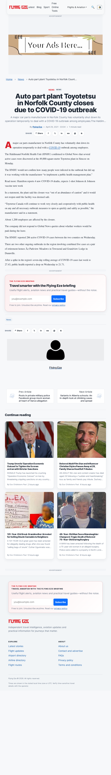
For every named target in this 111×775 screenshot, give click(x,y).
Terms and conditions (70, 665)
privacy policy (58, 305)
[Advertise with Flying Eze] (55, 45)
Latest (31, 7)
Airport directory (17, 655)
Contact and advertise (70, 651)
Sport (47, 7)
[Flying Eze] (18, 7)
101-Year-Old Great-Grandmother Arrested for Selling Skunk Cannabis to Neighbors (29, 535)
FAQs (61, 655)
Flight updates (16, 651)
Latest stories (15, 646)
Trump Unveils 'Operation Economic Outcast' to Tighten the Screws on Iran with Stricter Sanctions (25, 466)
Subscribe (58, 298)
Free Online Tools (55, 7)
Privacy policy (65, 660)
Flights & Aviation (76, 7)
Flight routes (15, 665)
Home (9, 79)
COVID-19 (54, 147)
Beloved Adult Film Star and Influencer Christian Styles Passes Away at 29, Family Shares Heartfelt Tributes (78, 466)
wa (68, 133)
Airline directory (16, 660)
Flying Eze (37, 127)
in (61, 133)
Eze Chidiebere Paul (18, 484)
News (21, 79)
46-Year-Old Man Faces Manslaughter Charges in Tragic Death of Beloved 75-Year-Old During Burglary (78, 537)
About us (63, 646)
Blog (39, 7)
